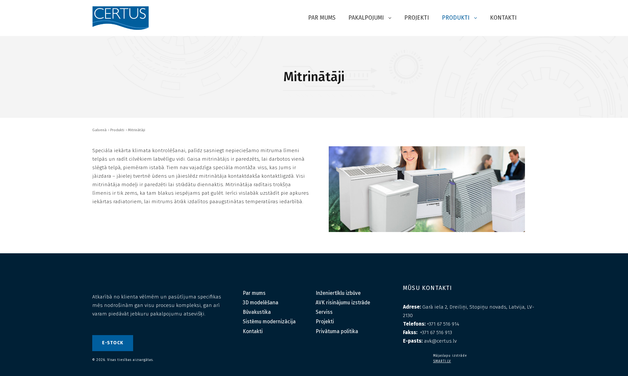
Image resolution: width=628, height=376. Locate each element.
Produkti (456, 17)
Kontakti (503, 17)
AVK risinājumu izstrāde (343, 302)
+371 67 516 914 (443, 324)
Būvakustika (257, 312)
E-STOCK (112, 343)
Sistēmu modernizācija (269, 321)
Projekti (416, 17)
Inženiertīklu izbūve (338, 293)
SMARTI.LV (442, 361)
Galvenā (99, 130)
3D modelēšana (260, 302)
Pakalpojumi (367, 17)
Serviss (324, 312)
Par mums (322, 17)
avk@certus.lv (440, 341)
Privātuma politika (337, 331)
